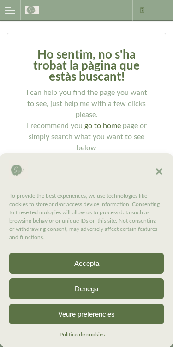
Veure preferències (86, 314)
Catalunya (142, 10)
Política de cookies (82, 334)
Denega (86, 289)
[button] (159, 171)
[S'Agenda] (63, 10)
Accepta (86, 263)
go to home (102, 125)
